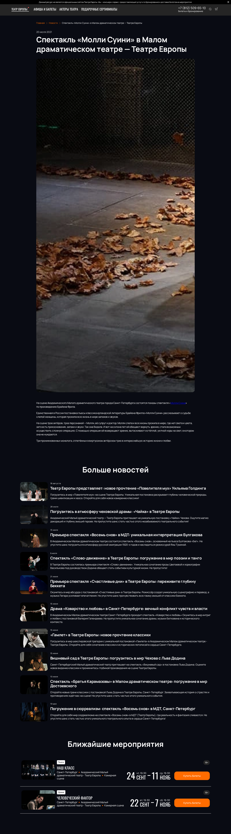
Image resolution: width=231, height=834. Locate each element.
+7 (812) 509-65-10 (192, 8)
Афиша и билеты (45, 9)
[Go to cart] (216, 9)
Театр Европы (19, 9)
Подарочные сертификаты (99, 9)
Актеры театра (68, 9)
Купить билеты (192, 776)
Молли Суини (178, 403)
